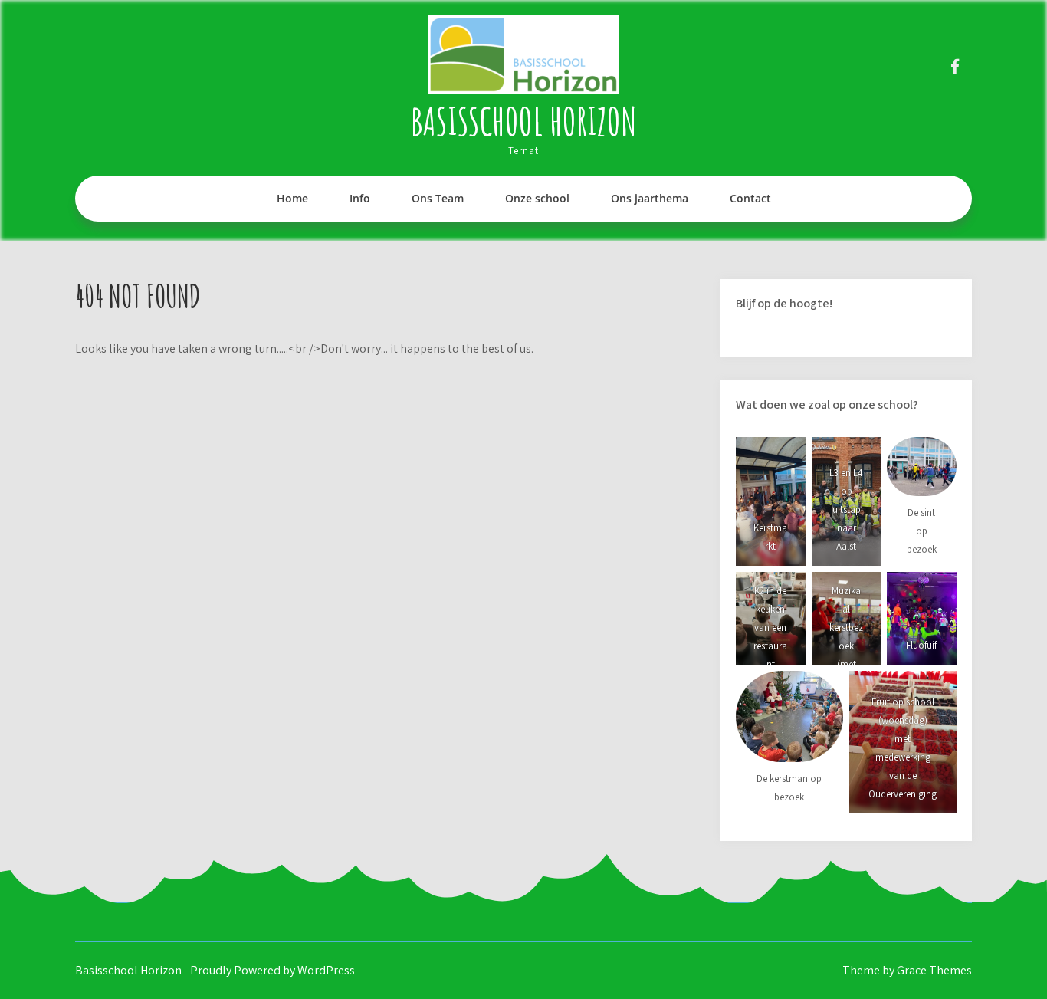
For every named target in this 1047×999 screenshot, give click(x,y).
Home (292, 198)
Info (360, 198)
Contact (750, 198)
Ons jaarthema (649, 198)
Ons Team (438, 198)
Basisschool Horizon (524, 121)
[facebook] (954, 66)
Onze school (537, 198)
